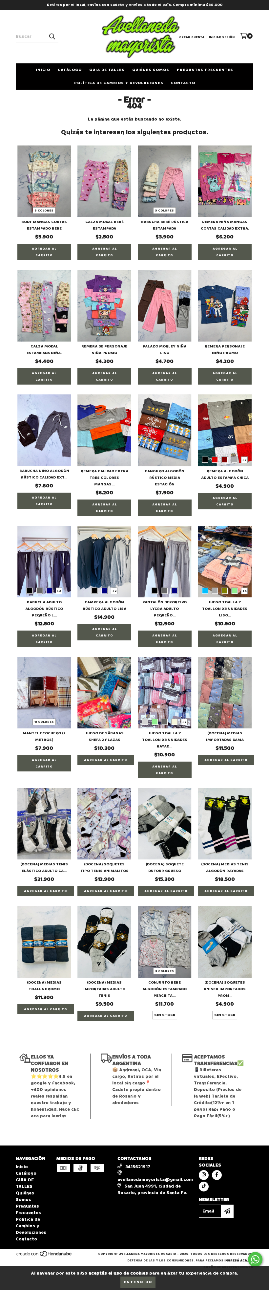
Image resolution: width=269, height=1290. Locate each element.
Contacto (183, 83)
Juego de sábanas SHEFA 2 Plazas (104, 736)
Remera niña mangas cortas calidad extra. (225, 225)
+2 (59, 591)
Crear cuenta (191, 37)
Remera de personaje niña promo (104, 350)
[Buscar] (51, 36)
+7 (244, 459)
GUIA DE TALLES (107, 70)
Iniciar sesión (222, 37)
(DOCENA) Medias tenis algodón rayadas (225, 867)
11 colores (44, 722)
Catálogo (70, 70)
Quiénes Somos (150, 70)
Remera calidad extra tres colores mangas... (104, 477)
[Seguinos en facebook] (217, 1175)
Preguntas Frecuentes (205, 70)
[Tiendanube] (44, 1256)
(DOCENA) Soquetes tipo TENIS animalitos (104, 867)
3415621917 (137, 1167)
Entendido (138, 1282)
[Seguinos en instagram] (204, 1175)
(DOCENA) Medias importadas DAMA (225, 736)
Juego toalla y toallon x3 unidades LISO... (224, 608)
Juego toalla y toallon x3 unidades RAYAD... (164, 739)
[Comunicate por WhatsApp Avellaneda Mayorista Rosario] (255, 1259)
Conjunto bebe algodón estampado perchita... (164, 989)
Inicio (43, 70)
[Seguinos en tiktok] (204, 1186)
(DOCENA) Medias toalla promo (44, 986)
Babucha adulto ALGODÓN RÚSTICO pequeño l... (44, 608)
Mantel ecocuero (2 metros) (44, 736)
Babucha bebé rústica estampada (164, 225)
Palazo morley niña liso (164, 350)
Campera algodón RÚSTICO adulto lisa (104, 605)
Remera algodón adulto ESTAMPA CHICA (225, 474)
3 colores (44, 210)
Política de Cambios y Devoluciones (118, 83)
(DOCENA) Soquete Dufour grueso (165, 867)
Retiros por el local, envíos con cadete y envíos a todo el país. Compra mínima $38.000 (134, 5)
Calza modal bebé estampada (104, 225)
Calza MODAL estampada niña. (44, 350)
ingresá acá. (236, 1260)
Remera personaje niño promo (225, 350)
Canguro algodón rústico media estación (164, 477)
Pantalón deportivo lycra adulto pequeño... (164, 608)
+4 (244, 591)
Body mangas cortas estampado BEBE (44, 225)
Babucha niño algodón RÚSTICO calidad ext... (44, 474)
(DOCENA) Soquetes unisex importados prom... (225, 989)
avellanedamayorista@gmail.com (155, 1179)
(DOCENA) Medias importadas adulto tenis (104, 989)
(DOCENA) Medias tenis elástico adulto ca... (44, 867)
